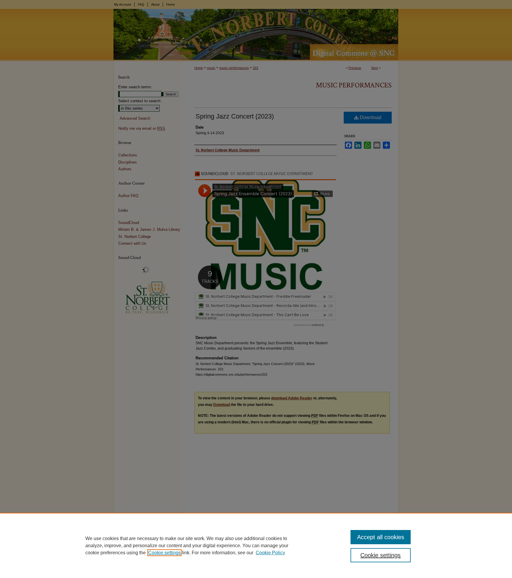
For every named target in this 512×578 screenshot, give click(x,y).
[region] (256, 545)
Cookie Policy (270, 552)
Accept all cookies (380, 537)
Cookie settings (164, 552)
